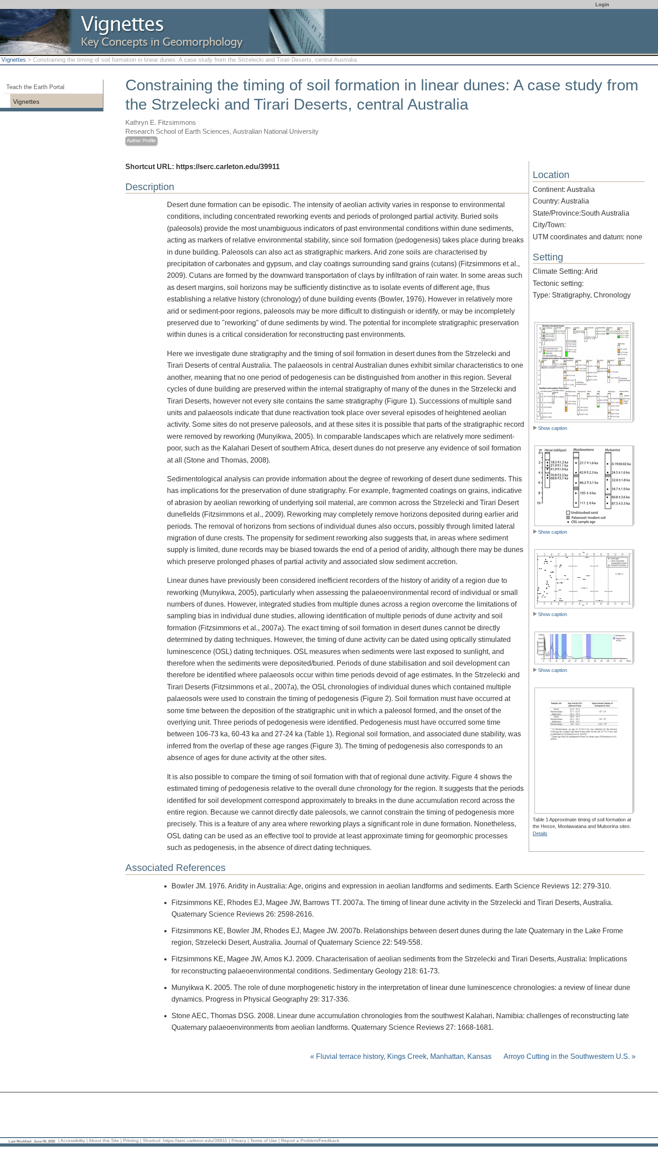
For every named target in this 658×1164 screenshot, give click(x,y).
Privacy (238, 1140)
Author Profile (141, 140)
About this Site (104, 1140)
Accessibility (72, 1140)
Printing (131, 1140)
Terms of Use (263, 1140)
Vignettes (13, 59)
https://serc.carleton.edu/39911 (195, 1140)
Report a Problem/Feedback (310, 1140)
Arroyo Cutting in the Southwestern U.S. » (570, 1056)
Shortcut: (152, 1140)
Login (602, 4)
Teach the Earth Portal (35, 87)
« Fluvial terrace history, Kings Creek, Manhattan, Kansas (401, 1056)
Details (540, 833)
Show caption (552, 428)
